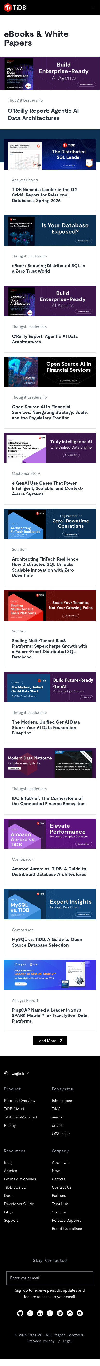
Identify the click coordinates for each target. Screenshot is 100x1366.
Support (11, 1220)
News (57, 1171)
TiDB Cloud (14, 1109)
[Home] (15, 7)
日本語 (13, 1084)
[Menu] (93, 7)
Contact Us (62, 1187)
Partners (59, 1195)
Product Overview (19, 1100)
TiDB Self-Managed (20, 1117)
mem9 (57, 1117)
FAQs (9, 1212)
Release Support (66, 1220)
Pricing (10, 1125)
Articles (10, 1171)
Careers (58, 1179)
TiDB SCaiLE (15, 1187)
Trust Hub (60, 1204)
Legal (68, 1341)
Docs (8, 1195)
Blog (8, 1162)
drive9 (57, 1125)
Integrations (62, 1100)
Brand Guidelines (67, 1228)
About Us (60, 1162)
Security (59, 1212)
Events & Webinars (20, 1179)
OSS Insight (62, 1133)
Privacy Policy (40, 1341)
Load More (46, 1040)
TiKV (56, 1109)
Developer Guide (19, 1204)
